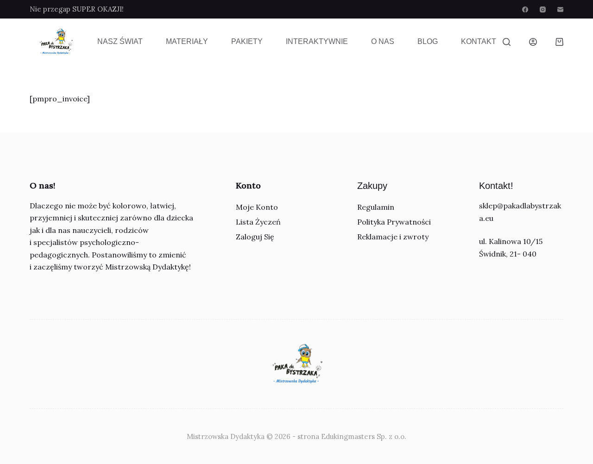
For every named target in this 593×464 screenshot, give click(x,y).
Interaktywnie (317, 41)
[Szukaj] (507, 42)
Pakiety (247, 41)
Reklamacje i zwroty (393, 236)
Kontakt (478, 41)
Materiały (187, 41)
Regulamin (375, 207)
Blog (427, 41)
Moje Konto (257, 207)
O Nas (382, 41)
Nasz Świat (120, 41)
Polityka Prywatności (394, 221)
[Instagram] (543, 9)
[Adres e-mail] (560, 9)
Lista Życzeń (258, 221)
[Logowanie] (533, 42)
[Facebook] (525, 9)
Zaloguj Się (255, 236)
